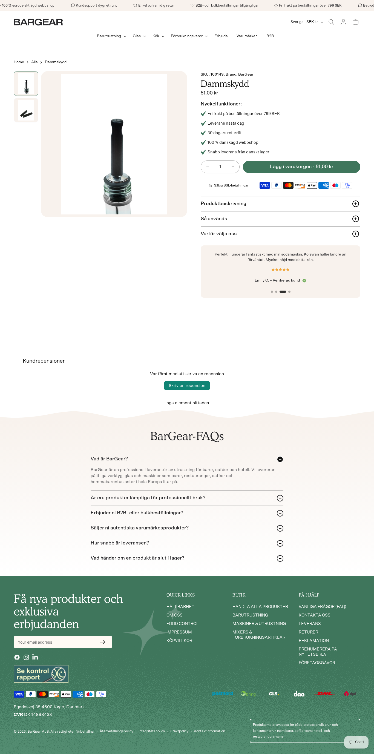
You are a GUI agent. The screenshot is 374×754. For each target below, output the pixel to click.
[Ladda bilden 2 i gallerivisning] (26, 110)
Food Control (182, 624)
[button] (110, 36)
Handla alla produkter (260, 607)
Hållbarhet (180, 607)
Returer (308, 632)
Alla (34, 62)
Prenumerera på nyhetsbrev (318, 652)
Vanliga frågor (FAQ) (322, 607)
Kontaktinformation (209, 731)
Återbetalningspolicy (116, 731)
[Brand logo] (41, 674)
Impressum (179, 632)
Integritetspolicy (152, 731)
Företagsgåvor (317, 663)
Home (19, 62)
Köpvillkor (179, 641)
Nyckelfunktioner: (221, 104)
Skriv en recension (187, 385)
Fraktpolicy (179, 731)
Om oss (174, 615)
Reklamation (314, 641)
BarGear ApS (38, 731)
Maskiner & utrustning (259, 624)
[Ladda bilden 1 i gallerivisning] (26, 83)
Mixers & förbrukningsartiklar (258, 635)
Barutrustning (250, 615)
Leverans (310, 624)
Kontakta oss (314, 615)
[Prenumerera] (102, 642)
